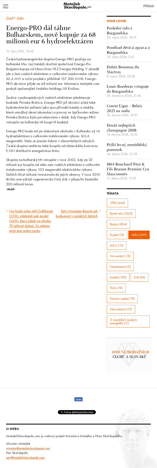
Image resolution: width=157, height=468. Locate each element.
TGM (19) (116, 288)
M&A (20, 18)
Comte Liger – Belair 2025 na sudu (124, 110)
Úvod (9, 18)
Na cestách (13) (120, 256)
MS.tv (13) (116, 245)
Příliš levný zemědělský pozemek (127, 149)
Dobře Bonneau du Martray (123, 71)
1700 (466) (117, 203)
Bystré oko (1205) (121, 213)
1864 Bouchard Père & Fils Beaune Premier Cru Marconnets (128, 171)
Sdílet (78, 399)
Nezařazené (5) (120, 266)
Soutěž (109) (118, 277)
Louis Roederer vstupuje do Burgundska (128, 91)
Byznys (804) (118, 224)
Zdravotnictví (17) (121, 309)
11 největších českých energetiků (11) (123, 321)
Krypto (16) (117, 235)
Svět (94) (139, 277)
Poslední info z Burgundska (121, 33)
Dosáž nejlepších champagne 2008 (122, 130)
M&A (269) (139, 235)
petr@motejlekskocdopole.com (25, 457)
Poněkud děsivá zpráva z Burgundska (128, 52)
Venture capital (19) (122, 298)
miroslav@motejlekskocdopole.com (28, 448)
